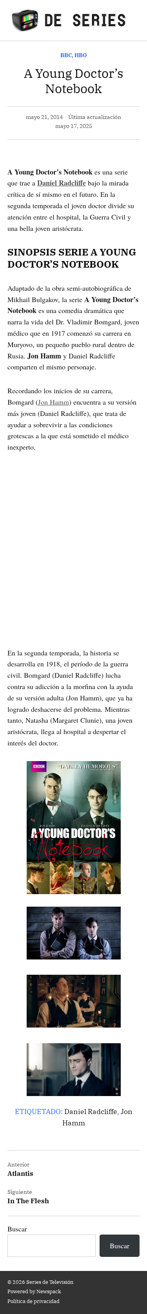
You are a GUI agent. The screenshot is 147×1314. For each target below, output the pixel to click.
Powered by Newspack (34, 1291)
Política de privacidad (33, 1301)
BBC (66, 55)
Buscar (17, 1228)
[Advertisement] (73, 538)
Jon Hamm (53, 402)
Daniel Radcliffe (90, 1111)
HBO (80, 55)
